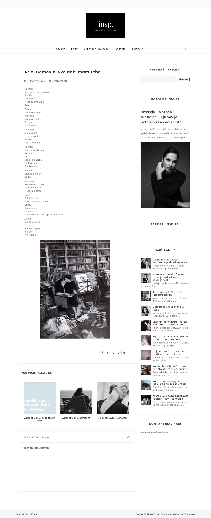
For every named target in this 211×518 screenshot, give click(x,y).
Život (74, 49)
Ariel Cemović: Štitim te (76, 418)
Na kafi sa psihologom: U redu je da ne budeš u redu (169, 382)
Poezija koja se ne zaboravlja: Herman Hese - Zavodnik (170, 397)
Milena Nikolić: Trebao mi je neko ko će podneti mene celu (170, 261)
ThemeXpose (153, 514)
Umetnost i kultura (96, 49)
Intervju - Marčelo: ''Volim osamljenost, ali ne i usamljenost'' (168, 277)
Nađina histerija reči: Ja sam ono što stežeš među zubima (170, 368)
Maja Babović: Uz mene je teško (168, 308)
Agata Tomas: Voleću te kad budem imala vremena (170, 338)
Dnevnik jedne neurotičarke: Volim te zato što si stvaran (169, 323)
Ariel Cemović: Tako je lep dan (39, 419)
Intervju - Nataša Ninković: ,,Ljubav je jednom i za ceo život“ (161, 117)
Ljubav (60, 49)
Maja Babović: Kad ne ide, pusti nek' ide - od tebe (168, 353)
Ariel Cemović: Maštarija (113, 418)
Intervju (120, 49)
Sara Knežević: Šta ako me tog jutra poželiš (168, 293)
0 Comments (59, 80)
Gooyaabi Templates (185, 514)
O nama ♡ (137, 49)
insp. (36, 514)
